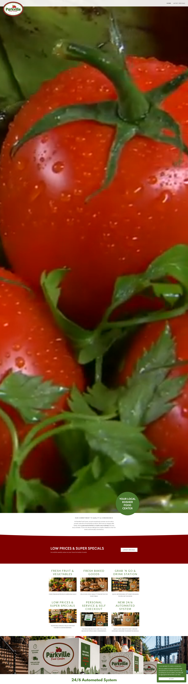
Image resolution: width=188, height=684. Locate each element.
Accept (171, 678)
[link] (25, 2)
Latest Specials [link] (179, 3)
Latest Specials (129, 549)
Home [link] (169, 3)
